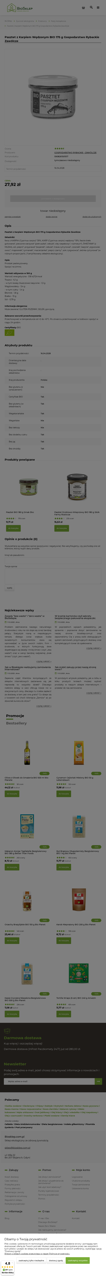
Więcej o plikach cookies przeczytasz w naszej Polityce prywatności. (37, 1254)
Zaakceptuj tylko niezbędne (31, 1260)
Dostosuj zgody (56, 1260)
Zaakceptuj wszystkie (78, 1260)
